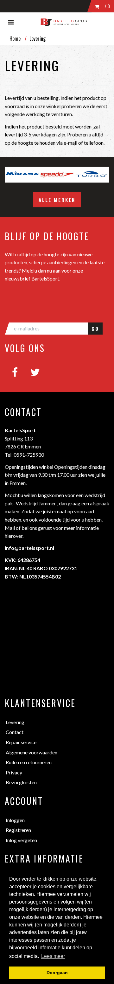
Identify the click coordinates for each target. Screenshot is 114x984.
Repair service (21, 742)
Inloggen (15, 820)
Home (15, 38)
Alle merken (57, 199)
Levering (15, 722)
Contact (14, 732)
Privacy (14, 772)
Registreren (18, 830)
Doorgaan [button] (57, 972)
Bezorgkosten (21, 782)
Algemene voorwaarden (31, 752)
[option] (22, 175)
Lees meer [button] (53, 956)
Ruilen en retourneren (29, 762)
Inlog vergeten (21, 840)
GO (95, 328)
